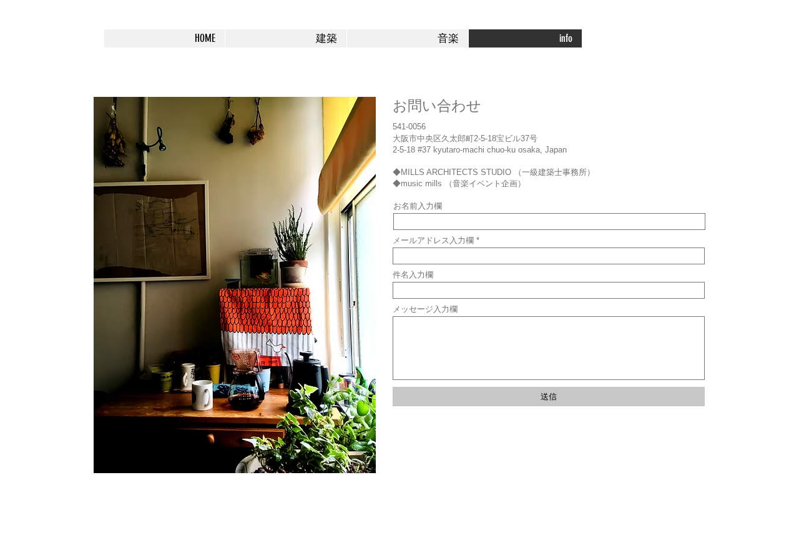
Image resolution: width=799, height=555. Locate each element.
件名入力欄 (413, 275)
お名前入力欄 (417, 206)
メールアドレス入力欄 (433, 240)
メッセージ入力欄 (425, 309)
